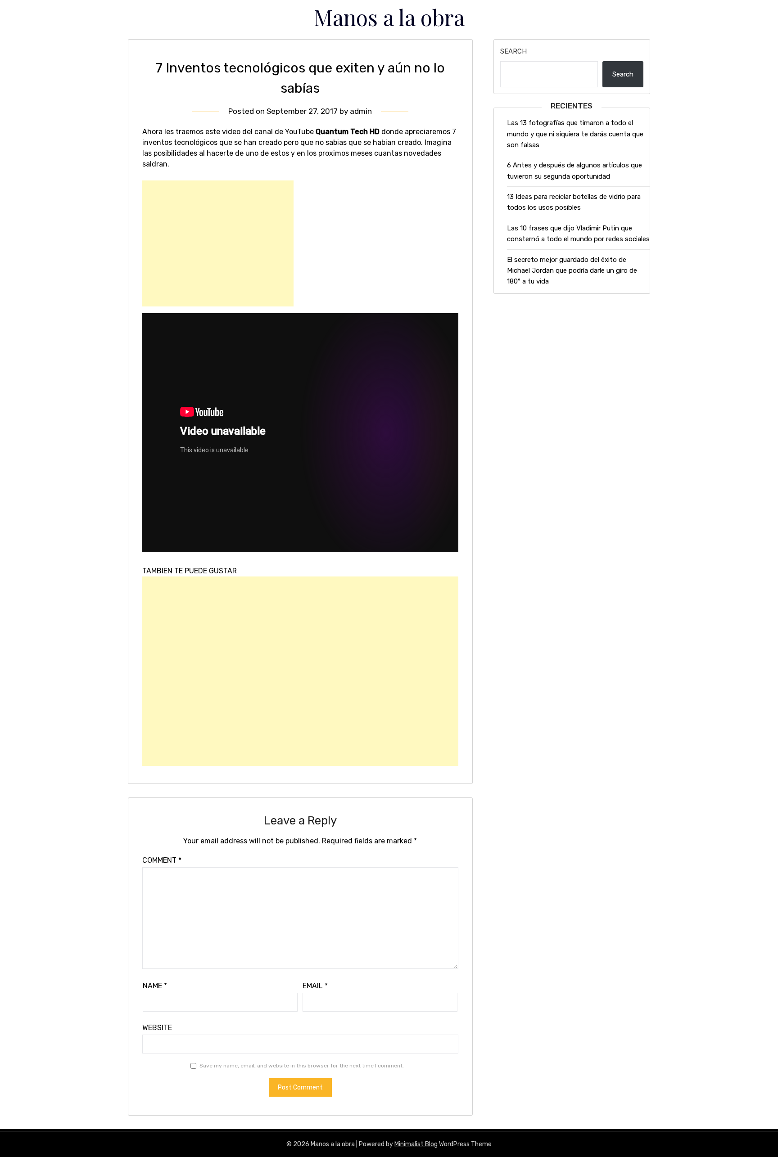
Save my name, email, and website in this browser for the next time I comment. (301, 1065)
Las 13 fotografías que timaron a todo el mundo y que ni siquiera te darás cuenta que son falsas (575, 134)
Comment (161, 860)
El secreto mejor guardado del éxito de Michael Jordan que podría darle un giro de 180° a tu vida (572, 271)
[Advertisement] (218, 243)
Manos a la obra (389, 17)
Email (315, 985)
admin (361, 111)
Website (157, 1027)
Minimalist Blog (416, 1144)
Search (513, 51)
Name (155, 985)
